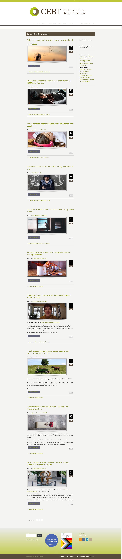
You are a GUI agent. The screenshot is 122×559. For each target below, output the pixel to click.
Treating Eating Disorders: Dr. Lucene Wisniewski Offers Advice (49, 296)
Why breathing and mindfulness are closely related (50, 40)
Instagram (90, 539)
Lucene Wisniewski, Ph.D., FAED (39, 215)
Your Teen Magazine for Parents (50, 322)
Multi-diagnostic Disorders (86, 75)
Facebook (83, 539)
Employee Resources (90, 556)
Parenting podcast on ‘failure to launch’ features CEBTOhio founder (48, 82)
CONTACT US (81, 533)
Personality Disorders (85, 77)
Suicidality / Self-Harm (85, 81)
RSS (80, 539)
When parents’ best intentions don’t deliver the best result (50, 125)
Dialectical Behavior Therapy (86, 56)
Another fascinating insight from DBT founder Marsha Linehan (48, 408)
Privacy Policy (72, 556)
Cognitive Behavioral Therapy (86, 58)
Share (71, 67)
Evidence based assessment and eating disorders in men (50, 168)
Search (27, 533)
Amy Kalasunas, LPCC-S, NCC (39, 129)
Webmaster (35, 87)
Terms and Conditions (81, 556)
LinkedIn (87, 539)
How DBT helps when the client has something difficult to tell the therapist (48, 463)
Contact (67, 556)
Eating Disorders (83, 73)
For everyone (32, 71)
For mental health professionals (42, 71)
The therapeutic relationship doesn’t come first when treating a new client (48, 352)
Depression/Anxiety (84, 71)
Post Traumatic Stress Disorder (87, 79)
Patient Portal (62, 556)
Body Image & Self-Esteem (86, 69)
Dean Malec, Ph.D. (36, 172)
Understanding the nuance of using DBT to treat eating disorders (48, 253)
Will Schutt (34, 44)
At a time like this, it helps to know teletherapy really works (50, 210)
